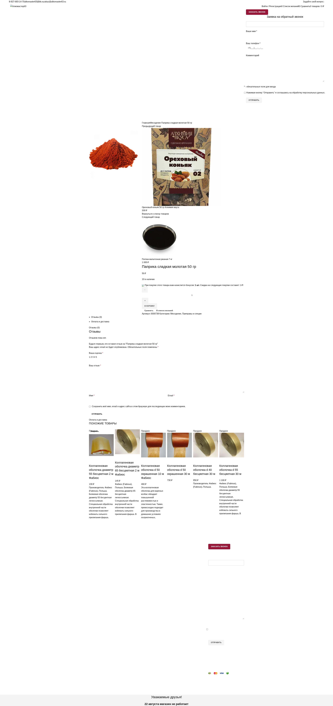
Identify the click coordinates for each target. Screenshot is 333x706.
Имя (91, 395)
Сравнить (148, 310)
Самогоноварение (138, 551)
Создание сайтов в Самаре (102, 693)
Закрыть (95, 431)
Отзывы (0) (96, 317)
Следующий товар (151, 217)
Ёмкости (172, 551)
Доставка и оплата (177, 572)
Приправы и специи (191, 314)
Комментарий (252, 55)
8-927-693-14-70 (16, 2)
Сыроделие (134, 570)
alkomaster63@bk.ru (34, 2)
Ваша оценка (96, 353)
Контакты (172, 577)
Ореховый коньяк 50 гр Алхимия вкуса (160, 207)
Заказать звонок (257, 12)
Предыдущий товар (151, 126)
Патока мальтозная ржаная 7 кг (157, 259)
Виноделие (134, 560)
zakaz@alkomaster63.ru (55, 2)
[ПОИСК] (257, 6)
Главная (146, 123)
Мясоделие (155, 123)
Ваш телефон (253, 43)
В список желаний (164, 310)
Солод (132, 575)
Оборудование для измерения (183, 556)
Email (171, 395)
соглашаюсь (283, 93)
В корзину (150, 306)
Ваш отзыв (95, 365)
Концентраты (135, 580)
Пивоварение (135, 556)
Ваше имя (251, 31)
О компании (174, 582)
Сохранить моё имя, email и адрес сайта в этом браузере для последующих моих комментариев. (138, 406)
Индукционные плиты (139, 585)
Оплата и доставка (100, 321)
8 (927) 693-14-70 (100, 577)
